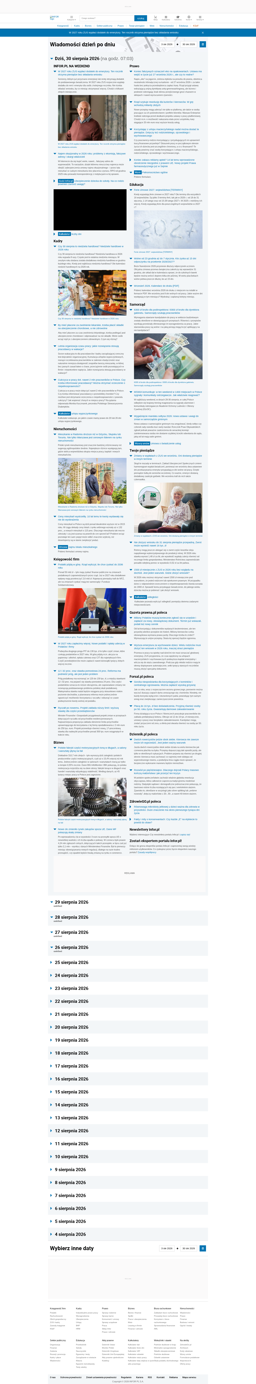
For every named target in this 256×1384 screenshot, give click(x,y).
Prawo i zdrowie (108, 1332)
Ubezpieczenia (82, 1319)
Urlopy (78, 1322)
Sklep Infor (106, 1329)
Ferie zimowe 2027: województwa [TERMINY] (158, 190)
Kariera (139, 1377)
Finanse (183, 1319)
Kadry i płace (55, 1357)
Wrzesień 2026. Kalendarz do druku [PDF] (156, 286)
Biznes (88, 26)
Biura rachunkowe (162, 1308)
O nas (53, 1377)
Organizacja (55, 1345)
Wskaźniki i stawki (162, 1340)
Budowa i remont (187, 1322)
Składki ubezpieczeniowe (164, 1351)
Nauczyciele (81, 1351)
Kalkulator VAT (134, 1351)
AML (156, 1329)
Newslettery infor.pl (144, 829)
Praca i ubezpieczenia (137, 1319)
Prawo (121, 26)
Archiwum (184, 1348)
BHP (78, 1325)
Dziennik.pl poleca (144, 734)
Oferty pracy (185, 1364)
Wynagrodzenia (82, 1316)
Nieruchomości (167, 26)
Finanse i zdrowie (135, 1329)
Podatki (53, 1313)
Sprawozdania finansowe (164, 1325)
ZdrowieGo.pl (185, 1345)
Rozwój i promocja (57, 1354)
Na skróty (184, 1340)
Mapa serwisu (189, 1377)
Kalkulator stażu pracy (137, 1357)
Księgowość (63, 26)
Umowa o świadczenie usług (166, 443)
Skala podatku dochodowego (166, 1361)
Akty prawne (108, 1340)
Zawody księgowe (57, 1325)
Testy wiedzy (81, 1367)
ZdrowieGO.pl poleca (145, 801)
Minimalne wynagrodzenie (165, 1348)
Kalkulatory (133, 1340)
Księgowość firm (66, 559)
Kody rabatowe (186, 1351)
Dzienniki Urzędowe (110, 1351)
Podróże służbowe (161, 1354)
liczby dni (76, 234)
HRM (78, 1329)
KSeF (196, 26)
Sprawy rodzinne (109, 1313)
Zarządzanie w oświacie (86, 1357)
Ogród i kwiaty (186, 1325)
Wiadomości (185, 1313)
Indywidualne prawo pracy (87, 1313)
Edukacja (183, 26)
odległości (152, 597)
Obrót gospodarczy (58, 1319)
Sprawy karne (108, 1316)
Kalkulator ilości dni (136, 1348)
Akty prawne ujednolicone (113, 1357)
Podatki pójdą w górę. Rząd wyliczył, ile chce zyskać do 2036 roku (85, 637)
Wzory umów (185, 1354)
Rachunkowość (56, 1316)
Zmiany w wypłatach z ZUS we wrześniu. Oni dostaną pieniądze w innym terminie (168, 536)
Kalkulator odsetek (136, 1354)
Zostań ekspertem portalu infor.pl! (156, 840)
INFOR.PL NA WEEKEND (72, 66)
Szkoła (79, 1348)
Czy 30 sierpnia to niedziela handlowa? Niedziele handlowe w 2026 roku (88, 319)
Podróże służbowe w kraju (165, 1345)
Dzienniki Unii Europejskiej (113, 1354)
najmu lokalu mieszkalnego (83, 547)
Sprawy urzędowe (109, 1322)
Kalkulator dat (134, 1345)
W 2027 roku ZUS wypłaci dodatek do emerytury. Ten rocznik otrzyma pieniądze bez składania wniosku (124, 32)
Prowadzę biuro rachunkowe (166, 1316)
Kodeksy (105, 1361)
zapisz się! (185, 834)
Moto (152, 26)
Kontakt (161, 1377)
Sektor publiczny (104, 26)
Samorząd (137, 304)
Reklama (173, 1377)
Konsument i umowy (110, 1319)
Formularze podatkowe (189, 1357)
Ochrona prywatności (70, 1377)
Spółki (130, 1316)
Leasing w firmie (135, 1325)
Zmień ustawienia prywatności (101, 1377)
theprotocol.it (185, 1361)
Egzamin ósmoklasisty (85, 1364)
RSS (150, 1377)
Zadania (53, 1351)
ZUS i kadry (55, 1322)
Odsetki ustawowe (161, 1357)
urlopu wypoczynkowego (84, 413)
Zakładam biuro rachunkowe (166, 1313)
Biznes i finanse (134, 1313)
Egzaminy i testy (83, 1354)
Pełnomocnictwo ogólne (155, 172)
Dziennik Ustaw (108, 1345)
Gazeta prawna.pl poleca (148, 612)
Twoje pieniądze (137, 26)
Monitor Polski (108, 1348)
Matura (79, 1361)
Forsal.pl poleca (142, 676)
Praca (104, 1325)
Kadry (77, 26)
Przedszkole (81, 1345)
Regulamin (126, 1377)
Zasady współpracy (147, 852)
